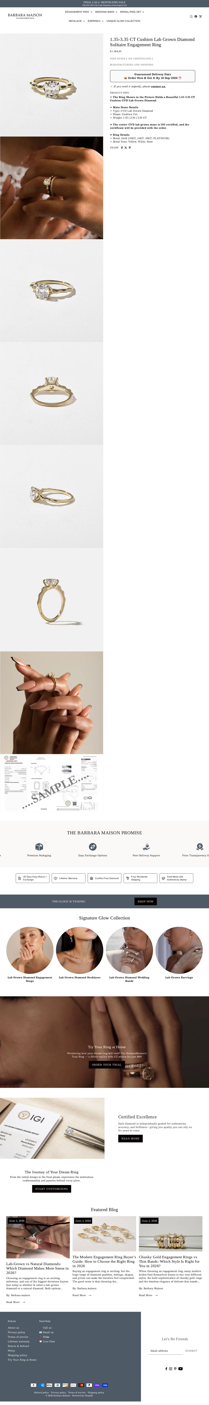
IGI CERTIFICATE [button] (139, 58)
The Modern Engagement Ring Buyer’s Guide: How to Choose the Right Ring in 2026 (104, 1261)
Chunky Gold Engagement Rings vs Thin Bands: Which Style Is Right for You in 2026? (169, 1261)
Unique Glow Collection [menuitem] (123, 21)
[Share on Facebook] (122, 147)
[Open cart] (200, 16)
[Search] (191, 16)
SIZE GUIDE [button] (117, 58)
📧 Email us (46, 1332)
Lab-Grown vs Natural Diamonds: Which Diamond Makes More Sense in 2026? (37, 1268)
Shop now (146, 901)
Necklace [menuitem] (76, 21)
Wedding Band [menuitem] (105, 12)
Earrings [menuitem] (94, 21)
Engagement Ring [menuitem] (77, 12)
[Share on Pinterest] (130, 147)
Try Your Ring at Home (22, 1360)
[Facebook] (166, 1368)
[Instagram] (170, 1368)
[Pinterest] (175, 1368)
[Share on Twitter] (126, 147)
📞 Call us (45, 1327)
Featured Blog (104, 1209)
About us (13, 1327)
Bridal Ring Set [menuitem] (131, 12)
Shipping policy (17, 1355)
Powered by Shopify (82, 1395)
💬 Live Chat (47, 1341)
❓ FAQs (44, 1337)
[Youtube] (180, 1368)
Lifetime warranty (19, 1341)
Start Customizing (51, 1189)
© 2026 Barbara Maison (58, 1395)
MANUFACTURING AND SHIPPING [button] (131, 64)
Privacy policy (16, 1332)
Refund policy (41, 1392)
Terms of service (18, 1337)
